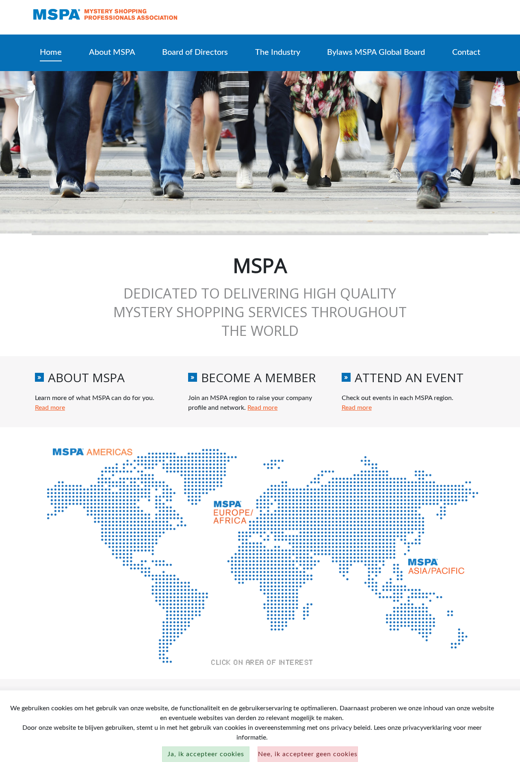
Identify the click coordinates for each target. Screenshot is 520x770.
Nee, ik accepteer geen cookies (308, 754)
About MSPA (112, 52)
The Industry (277, 52)
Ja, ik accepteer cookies (205, 754)
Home (51, 52)
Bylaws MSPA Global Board (376, 52)
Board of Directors (195, 52)
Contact (466, 52)
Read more (50, 407)
